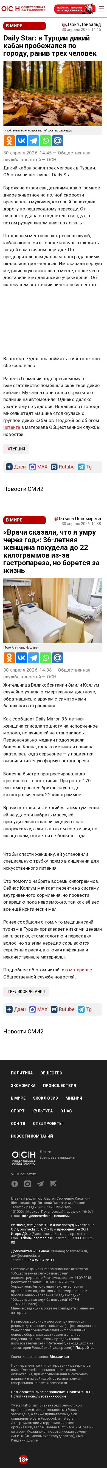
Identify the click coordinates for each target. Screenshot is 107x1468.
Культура (42, 1111)
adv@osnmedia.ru (25, 1255)
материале (80, 969)
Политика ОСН (79, 1392)
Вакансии (62, 1216)
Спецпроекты (48, 1123)
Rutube (67, 467)
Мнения (74, 1098)
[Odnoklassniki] (9, 140)
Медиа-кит (59, 1357)
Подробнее (84, 1348)
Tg (89, 467)
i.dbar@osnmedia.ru (37, 1238)
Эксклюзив (45, 1098)
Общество (51, 1073)
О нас (66, 1111)
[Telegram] (33, 140)
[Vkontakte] (21, 140)
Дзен (20, 467)
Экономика (23, 1085)
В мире (18, 1098)
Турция (17, 449)
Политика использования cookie (38, 1396)
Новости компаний (32, 1136)
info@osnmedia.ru (37, 1216)
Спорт (18, 1111)
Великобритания (27, 991)
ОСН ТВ (18, 1123)
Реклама (20, 300)
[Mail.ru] (57, 140)
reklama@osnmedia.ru (69, 1251)
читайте (11, 427)
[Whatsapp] (45, 140)
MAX (42, 467)
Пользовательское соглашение (38, 1392)
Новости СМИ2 (23, 489)
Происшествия (59, 1085)
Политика (22, 1073)
